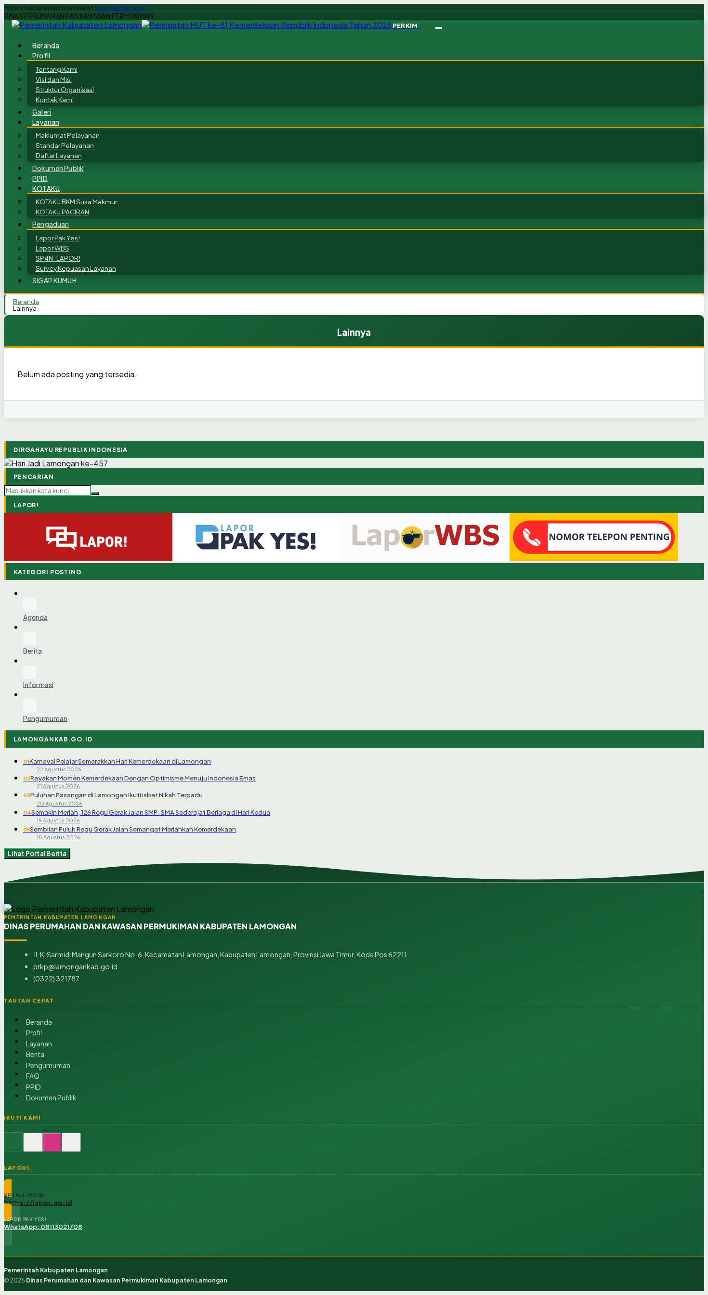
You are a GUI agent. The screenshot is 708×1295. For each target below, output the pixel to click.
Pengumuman (48, 1065)
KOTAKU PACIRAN (62, 212)
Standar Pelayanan (65, 146)
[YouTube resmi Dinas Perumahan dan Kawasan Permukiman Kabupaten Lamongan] (71, 1147)
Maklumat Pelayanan (68, 136)
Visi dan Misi (54, 79)
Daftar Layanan (59, 156)
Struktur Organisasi (65, 89)
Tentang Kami (57, 69)
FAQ (32, 1076)
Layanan (39, 1044)
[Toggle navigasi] (438, 28)
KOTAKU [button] (46, 188)
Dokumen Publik (57, 168)
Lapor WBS (52, 248)
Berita (35, 1054)
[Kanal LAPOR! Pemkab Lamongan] (32, 1147)
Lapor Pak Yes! (58, 238)
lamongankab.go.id (120, 8)
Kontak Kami (55, 99)
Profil (34, 1033)
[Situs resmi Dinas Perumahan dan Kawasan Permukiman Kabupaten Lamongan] (13, 1147)
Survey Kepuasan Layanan (76, 268)
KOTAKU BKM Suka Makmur (76, 202)
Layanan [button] (45, 122)
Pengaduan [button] (50, 224)
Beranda (39, 1022)
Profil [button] (41, 56)
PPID (33, 1087)
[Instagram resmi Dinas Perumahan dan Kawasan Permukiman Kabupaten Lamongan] (52, 1147)
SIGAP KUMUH (54, 281)
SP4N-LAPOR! (58, 258)
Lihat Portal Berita (37, 853)
